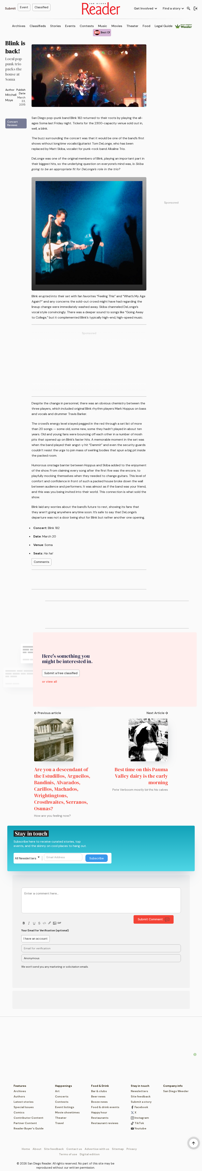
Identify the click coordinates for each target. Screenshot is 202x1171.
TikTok (139, 1123)
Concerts (61, 1096)
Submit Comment (150, 919)
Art (57, 1091)
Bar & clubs (99, 1091)
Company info (173, 1086)
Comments (41, 562)
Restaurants (99, 1118)
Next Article (155, 713)
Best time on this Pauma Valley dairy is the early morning (141, 776)
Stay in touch (140, 1086)
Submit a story (141, 1102)
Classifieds (38, 26)
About (37, 1149)
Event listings (64, 1107)
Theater (132, 26)
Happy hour (99, 1112)
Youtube (140, 1128)
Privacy (131, 1149)
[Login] (195, 8)
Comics (19, 1112)
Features (20, 1086)
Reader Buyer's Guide (29, 1128)
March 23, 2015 (21, 101)
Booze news (99, 1102)
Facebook (141, 1107)
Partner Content (25, 1123)
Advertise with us (97, 1149)
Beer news (98, 1096)
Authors (19, 1096)
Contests (87, 26)
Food (146, 26)
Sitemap (118, 1149)
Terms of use (68, 1154)
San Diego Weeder (176, 1091)
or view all (49, 681)
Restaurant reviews (104, 1123)
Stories (55, 26)
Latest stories (24, 1102)
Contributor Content (28, 1118)
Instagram (141, 1118)
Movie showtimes (67, 1112)
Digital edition (90, 1154)
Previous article (49, 713)
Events (70, 26)
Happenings (63, 1086)
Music (102, 26)
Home (26, 1149)
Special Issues (24, 1107)
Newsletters (139, 1091)
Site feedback (141, 1096)
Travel (59, 1123)
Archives (18, 26)
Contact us (74, 1149)
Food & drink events (105, 1107)
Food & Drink (100, 1086)
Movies (116, 26)
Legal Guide (163, 26)
